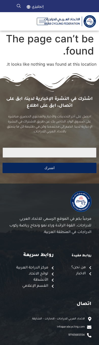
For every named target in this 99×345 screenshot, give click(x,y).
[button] (19, 6)
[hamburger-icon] (42, 21)
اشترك (49, 168)
